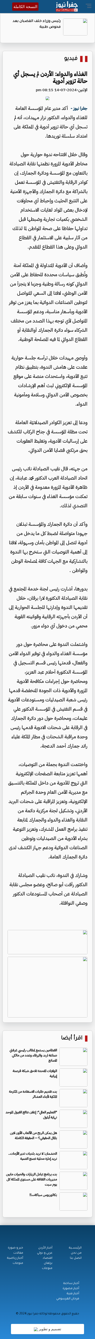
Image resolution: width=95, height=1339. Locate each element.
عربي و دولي (44, 1253)
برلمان (48, 1263)
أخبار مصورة (71, 1288)
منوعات (47, 1268)
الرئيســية (75, 1248)
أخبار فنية (73, 1293)
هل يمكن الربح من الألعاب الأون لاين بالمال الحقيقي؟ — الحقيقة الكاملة (33, 1135)
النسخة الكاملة (25, 6)
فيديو (71, 59)
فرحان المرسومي (67, 1299)
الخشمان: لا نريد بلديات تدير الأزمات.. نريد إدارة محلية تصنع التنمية (32, 1156)
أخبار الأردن (45, 1248)
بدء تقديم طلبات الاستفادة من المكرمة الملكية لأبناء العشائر (33, 1094)
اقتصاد (47, 1258)
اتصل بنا (76, 1258)
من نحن (76, 1253)
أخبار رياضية (15, 1258)
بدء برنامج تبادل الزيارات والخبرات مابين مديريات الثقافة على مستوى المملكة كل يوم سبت (31, 1179)
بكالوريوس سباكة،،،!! (43, 1194)
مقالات (18, 1253)
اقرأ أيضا (72, 1038)
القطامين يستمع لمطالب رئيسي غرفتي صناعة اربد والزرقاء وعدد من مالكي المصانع (33, 1055)
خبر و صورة (15, 1248)
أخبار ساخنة (71, 1283)
